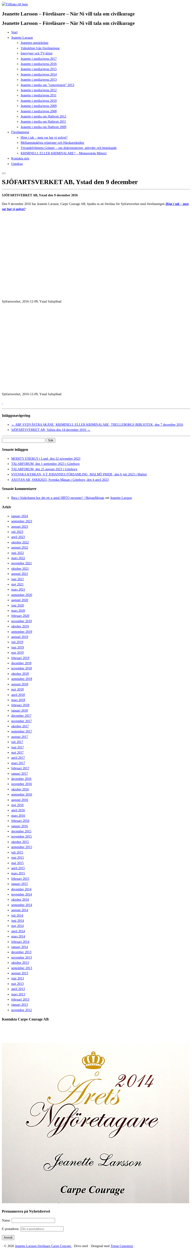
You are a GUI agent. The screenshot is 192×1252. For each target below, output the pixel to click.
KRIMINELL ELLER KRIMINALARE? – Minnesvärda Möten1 (64, 153)
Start (14, 32)
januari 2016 (19, 826)
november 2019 (21, 621)
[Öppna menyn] (4, 173)
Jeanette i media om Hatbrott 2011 (43, 121)
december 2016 (21, 779)
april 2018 (18, 695)
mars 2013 (18, 994)
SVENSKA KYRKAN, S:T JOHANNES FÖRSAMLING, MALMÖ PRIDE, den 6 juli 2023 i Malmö (79, 474)
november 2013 (21, 957)
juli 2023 (17, 532)
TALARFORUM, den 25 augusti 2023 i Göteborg (44, 469)
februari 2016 (20, 821)
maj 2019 (17, 652)
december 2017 (21, 715)
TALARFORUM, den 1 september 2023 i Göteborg (45, 464)
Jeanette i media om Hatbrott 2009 (43, 127)
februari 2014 (20, 942)
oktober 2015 (20, 842)
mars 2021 (18, 589)
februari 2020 (20, 616)
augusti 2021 (19, 574)
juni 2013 (17, 978)
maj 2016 (17, 805)
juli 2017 (17, 742)
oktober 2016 (20, 789)
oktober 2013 (20, 962)
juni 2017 (17, 747)
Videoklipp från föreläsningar (40, 48)
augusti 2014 (19, 910)
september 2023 (21, 521)
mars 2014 (18, 936)
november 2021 (21, 563)
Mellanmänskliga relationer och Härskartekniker (52, 142)
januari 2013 (19, 1004)
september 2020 (21, 595)
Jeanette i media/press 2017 (39, 59)
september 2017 (21, 731)
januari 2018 (19, 710)
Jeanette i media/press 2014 (39, 74)
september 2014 (21, 905)
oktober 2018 (20, 673)
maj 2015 (17, 863)
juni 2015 (17, 857)
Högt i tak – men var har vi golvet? (44, 137)
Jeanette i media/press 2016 (39, 64)
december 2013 (21, 952)
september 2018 (21, 679)
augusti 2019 (19, 637)
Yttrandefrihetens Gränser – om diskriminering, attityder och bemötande (69, 148)
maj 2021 (17, 584)
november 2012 (21, 1010)
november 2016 (21, 784)
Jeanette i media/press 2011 (38, 95)
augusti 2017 (19, 737)
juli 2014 (17, 915)
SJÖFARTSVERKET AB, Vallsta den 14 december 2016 (50, 430)
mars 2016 (18, 815)
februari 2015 (20, 878)
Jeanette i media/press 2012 (39, 90)
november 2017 (21, 721)
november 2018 (21, 668)
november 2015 (21, 836)
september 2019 (21, 632)
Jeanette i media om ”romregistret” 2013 (47, 85)
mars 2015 (18, 873)
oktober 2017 (20, 726)
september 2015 (21, 847)
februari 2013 (20, 999)
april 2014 (18, 931)
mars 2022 (18, 558)
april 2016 (18, 810)
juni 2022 (17, 553)
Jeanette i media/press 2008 (39, 111)
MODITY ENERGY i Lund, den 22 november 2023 (45, 458)
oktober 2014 (20, 899)
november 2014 (21, 894)
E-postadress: (11, 1229)
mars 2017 (18, 763)
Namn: (7, 1220)
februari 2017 (20, 768)
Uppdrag (17, 164)
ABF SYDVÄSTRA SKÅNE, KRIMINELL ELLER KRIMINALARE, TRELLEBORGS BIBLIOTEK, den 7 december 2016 (97, 424)
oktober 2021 (20, 568)
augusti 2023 (19, 526)
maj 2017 (17, 752)
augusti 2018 (19, 684)
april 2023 (18, 537)
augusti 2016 (19, 800)
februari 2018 (20, 705)
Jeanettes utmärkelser (34, 43)
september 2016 (21, 794)
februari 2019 (20, 658)
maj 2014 (17, 926)
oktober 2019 (20, 626)
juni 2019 (17, 647)
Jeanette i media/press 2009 (39, 106)
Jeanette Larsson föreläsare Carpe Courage (43, 1246)
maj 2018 (17, 689)
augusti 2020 (19, 600)
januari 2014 (19, 947)
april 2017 (18, 757)
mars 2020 (18, 610)
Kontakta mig (20, 158)
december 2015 (21, 831)
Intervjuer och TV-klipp (36, 53)
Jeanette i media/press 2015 (39, 69)
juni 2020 (17, 605)
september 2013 (21, 968)
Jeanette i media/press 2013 (39, 79)
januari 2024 (19, 516)
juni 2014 (17, 920)
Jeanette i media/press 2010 (39, 100)
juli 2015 (17, 852)
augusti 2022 (19, 547)
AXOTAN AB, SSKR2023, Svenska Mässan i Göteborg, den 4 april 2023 (60, 480)
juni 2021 (17, 579)
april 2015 (18, 868)
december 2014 (21, 889)
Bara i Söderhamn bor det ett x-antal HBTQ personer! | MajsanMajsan (57, 498)
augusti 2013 (19, 973)
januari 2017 (19, 773)
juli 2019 (17, 642)
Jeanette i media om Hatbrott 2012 (43, 116)
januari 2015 (19, 884)
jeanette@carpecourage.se (101, 1037)
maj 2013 (17, 984)
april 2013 (18, 989)
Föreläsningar (20, 132)
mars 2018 (18, 700)
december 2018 (21, 663)
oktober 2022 (20, 542)
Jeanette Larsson (22, 37)
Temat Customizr (122, 1246)
